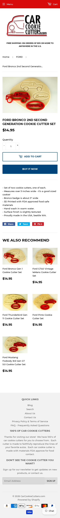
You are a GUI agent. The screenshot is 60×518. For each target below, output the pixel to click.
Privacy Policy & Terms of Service (30, 421)
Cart (55, 4)
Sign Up (51, 481)
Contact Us (30, 417)
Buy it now (30, 169)
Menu (10, 4)
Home (5, 57)
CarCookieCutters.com (33, 496)
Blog (30, 405)
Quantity (7, 139)
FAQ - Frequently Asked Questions (30, 425)
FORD (19, 57)
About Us (30, 413)
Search (30, 409)
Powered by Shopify (29, 499)
